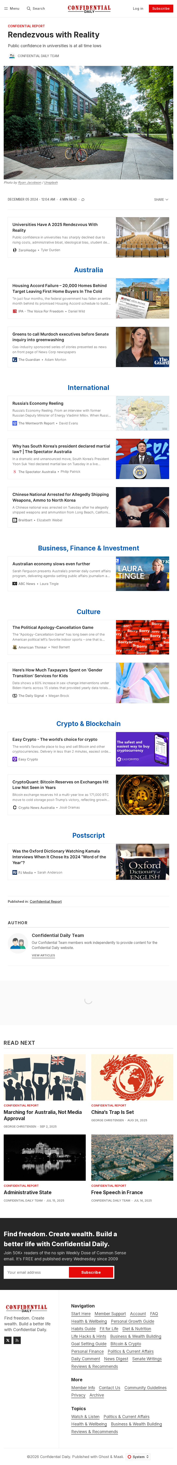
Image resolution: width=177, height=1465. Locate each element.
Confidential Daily (55, 1456)
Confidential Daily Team (38, 56)
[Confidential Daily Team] (12, 56)
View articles (43, 955)
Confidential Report (26, 26)
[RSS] (17, 1340)
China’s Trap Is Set (112, 1112)
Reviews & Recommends (94, 1431)
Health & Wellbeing (89, 1424)
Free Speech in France (117, 1192)
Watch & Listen (85, 1416)
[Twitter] (8, 1340)
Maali (118, 1456)
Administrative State (28, 1192)
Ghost (104, 1456)
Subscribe (161, 8)
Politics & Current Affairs (126, 1416)
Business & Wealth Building (136, 1424)
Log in (138, 8)
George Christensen (20, 1126)
